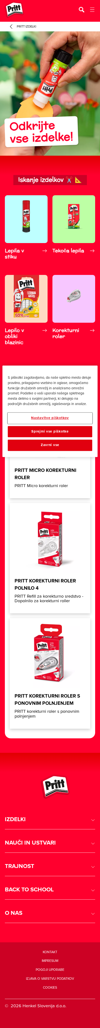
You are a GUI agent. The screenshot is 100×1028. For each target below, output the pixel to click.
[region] (49, 411)
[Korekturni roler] (73, 310)
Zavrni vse (50, 445)
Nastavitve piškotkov (50, 418)
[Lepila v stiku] (26, 227)
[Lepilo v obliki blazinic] (26, 310)
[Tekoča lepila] (73, 227)
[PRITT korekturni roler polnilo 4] (50, 558)
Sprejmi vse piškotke (50, 431)
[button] (50, 820)
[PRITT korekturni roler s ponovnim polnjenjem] (50, 673)
